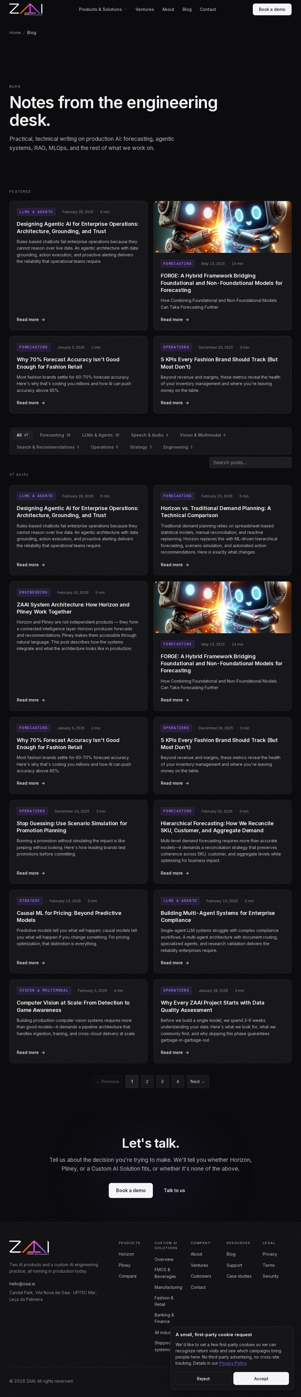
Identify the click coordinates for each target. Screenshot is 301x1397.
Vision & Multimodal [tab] (202, 434)
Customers (201, 1276)
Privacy (270, 1253)
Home (15, 32)
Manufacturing (168, 1287)
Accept (261, 1378)
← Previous (107, 1081)
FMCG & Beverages (165, 1273)
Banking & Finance (164, 1318)
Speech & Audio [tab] (149, 434)
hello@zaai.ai (22, 1283)
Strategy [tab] (141, 446)
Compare (128, 1276)
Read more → (78, 320)
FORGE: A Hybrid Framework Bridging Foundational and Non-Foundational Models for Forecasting (221, 283)
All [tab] (22, 434)
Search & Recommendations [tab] (48, 446)
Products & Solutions (100, 9)
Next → (197, 1081)
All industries (167, 1332)
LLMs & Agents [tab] (100, 434)
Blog (187, 9)
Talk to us (174, 1190)
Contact (208, 9)
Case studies (239, 1276)
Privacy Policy (232, 1363)
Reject (203, 1378)
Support (234, 1265)
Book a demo (272, 9)
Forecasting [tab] (55, 434)
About (168, 9)
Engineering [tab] (178, 446)
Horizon (126, 1253)
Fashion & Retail (164, 1301)
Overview (164, 1259)
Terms (269, 1265)
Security (271, 1276)
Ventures (145, 9)
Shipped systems (163, 1346)
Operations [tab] (104, 446)
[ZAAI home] (25, 9)
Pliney (125, 1265)
